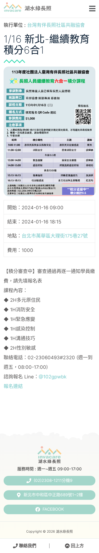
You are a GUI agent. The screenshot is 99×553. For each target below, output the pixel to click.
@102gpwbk (53, 377)
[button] (91, 8)
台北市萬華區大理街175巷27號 (55, 236)
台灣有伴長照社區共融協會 (56, 25)
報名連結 (13, 386)
